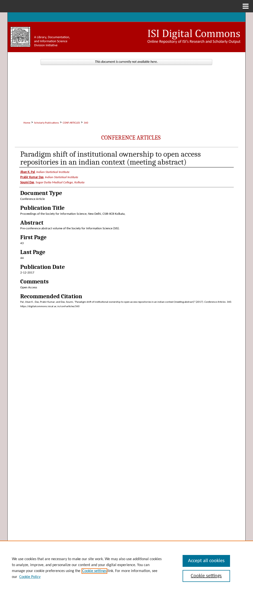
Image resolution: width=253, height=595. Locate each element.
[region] (126, 568)
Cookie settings (94, 571)
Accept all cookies (206, 560)
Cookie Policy (30, 577)
